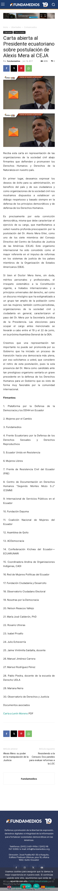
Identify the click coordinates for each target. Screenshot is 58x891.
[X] (14, 68)
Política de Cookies (38, 881)
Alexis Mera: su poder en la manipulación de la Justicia (16, 757)
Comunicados (30, 27)
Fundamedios (13, 61)
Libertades (16, 27)
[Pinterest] (21, 68)
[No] (54, 879)
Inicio (5, 27)
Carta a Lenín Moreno (15, 713)
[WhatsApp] (28, 68)
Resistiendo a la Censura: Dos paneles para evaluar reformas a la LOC (42, 758)
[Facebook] (6, 68)
